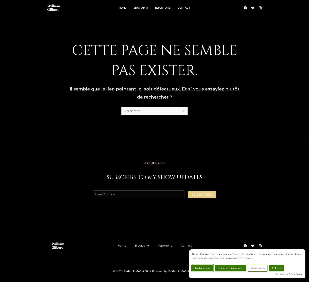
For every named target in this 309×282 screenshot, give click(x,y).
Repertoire (162, 7)
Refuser (276, 268)
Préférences (258, 268)
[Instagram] (260, 7)
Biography (140, 7)
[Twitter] (252, 7)
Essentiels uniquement (230, 268)
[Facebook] (245, 7)
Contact (184, 7)
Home (122, 7)
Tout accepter (203, 268)
